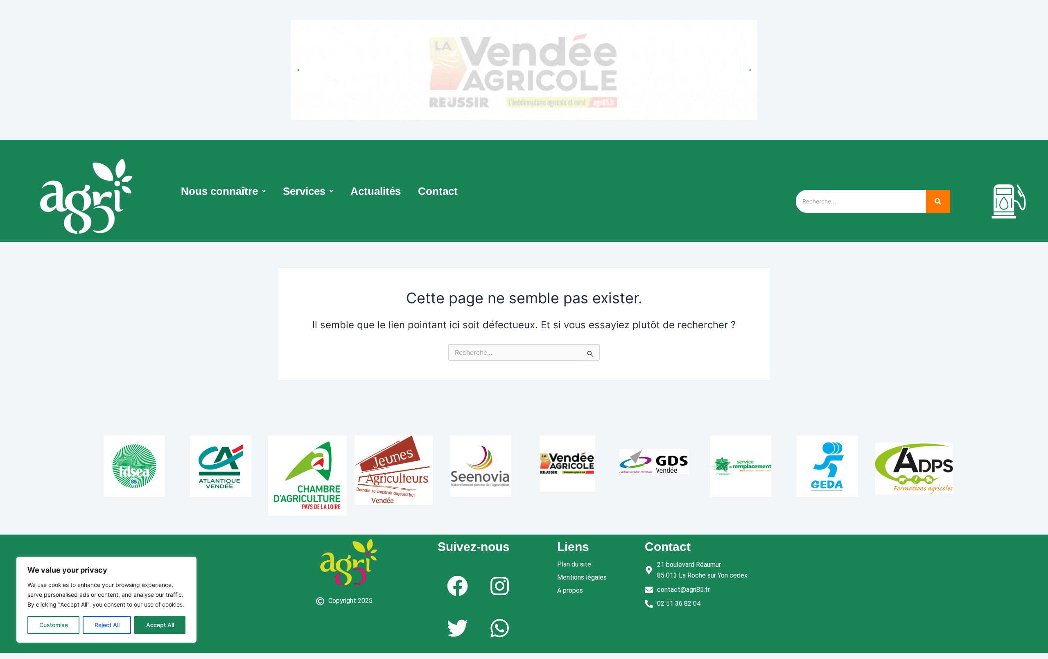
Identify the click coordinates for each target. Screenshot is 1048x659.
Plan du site (574, 564)
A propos (570, 590)
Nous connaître (219, 191)
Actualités (375, 191)
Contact (438, 191)
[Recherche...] (938, 201)
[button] (223, 191)
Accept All (160, 624)
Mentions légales (582, 577)
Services (304, 191)
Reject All (107, 624)
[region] (106, 600)
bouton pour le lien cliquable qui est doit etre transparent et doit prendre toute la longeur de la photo (524, 61)
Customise (53, 624)
